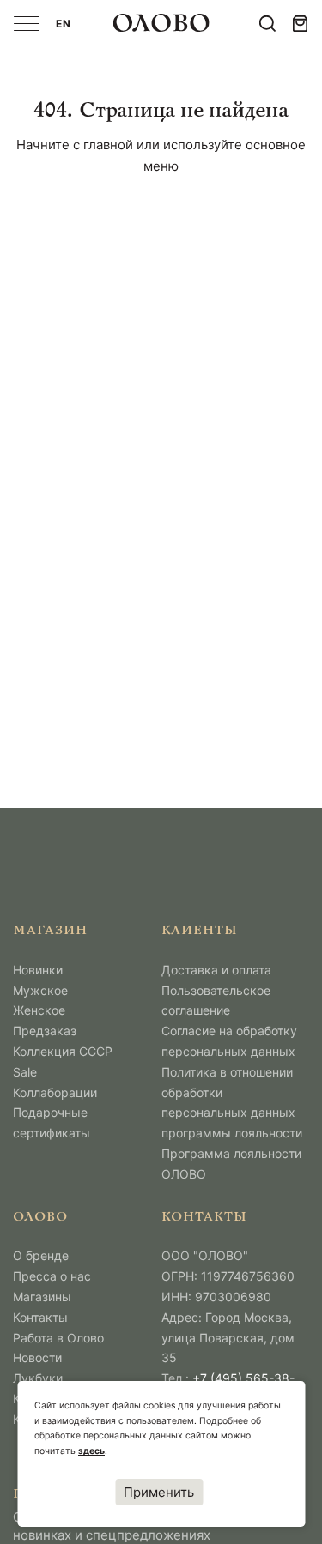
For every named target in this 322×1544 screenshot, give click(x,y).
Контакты (40, 1317)
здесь (91, 1451)
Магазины (42, 1296)
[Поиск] (267, 23)
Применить (159, 1492)
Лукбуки (38, 1378)
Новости (37, 1357)
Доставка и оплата (216, 969)
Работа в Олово (58, 1337)
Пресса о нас (52, 1276)
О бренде (41, 1255)
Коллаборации (55, 1092)
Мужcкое (40, 990)
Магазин (50, 931)
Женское (39, 1010)
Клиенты (200, 931)
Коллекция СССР (62, 1051)
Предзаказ (44, 1030)
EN (63, 23)
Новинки (38, 969)
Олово (40, 1217)
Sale (25, 1072)
